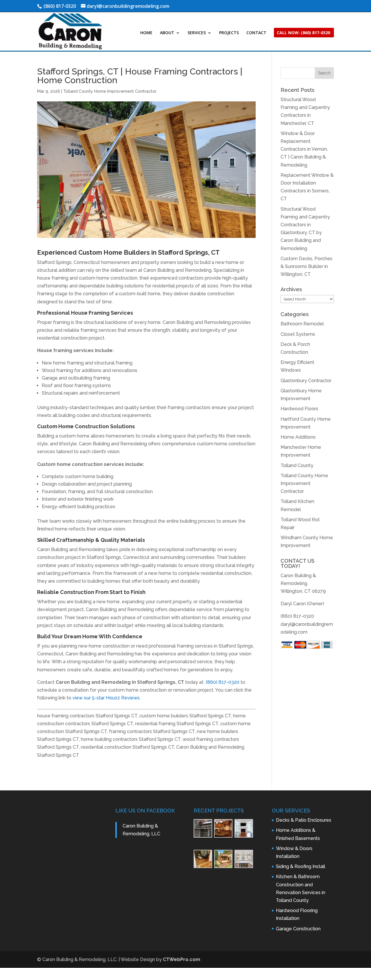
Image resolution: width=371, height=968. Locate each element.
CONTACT (256, 33)
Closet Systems (298, 334)
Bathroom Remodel (302, 324)
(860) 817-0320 (222, 682)
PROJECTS (229, 33)
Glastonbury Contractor (306, 380)
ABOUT (167, 33)
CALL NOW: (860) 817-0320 (303, 33)
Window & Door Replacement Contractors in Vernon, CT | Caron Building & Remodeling (304, 149)
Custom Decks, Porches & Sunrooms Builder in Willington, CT (306, 266)
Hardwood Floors (299, 408)
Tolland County (297, 465)
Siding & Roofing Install (300, 866)
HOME (146, 33)
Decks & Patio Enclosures (303, 820)
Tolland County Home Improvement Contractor (110, 91)
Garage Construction (298, 928)
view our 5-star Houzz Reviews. (106, 698)
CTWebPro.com (181, 959)
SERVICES (197, 33)
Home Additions (298, 437)
